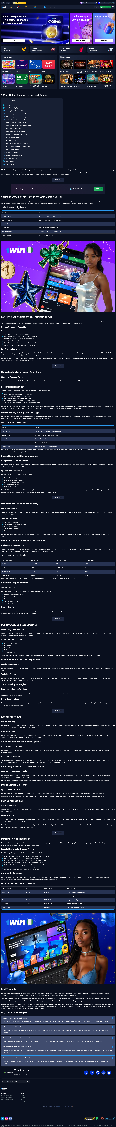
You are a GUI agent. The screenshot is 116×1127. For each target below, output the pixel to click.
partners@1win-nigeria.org (7, 1101)
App (47, 7)
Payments (39, 7)
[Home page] (4, 7)
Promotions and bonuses (88, 2)
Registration (56, 7)
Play (14, 40)
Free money (20, 2)
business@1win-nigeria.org (7, 1099)
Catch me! (98, 189)
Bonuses (30, 7)
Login (96, 7)
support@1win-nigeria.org (6, 1095)
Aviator (21, 7)
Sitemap (63, 7)
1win (13, 7)
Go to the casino (80, 40)
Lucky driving (104, 2)
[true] (3, 3)
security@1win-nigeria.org (6, 1097)
